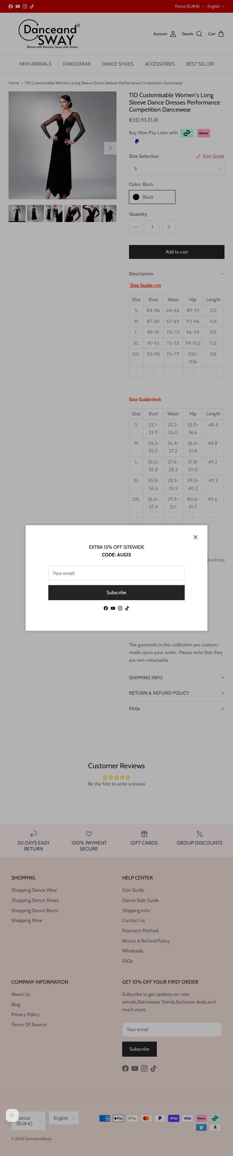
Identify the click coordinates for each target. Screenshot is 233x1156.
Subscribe (116, 592)
